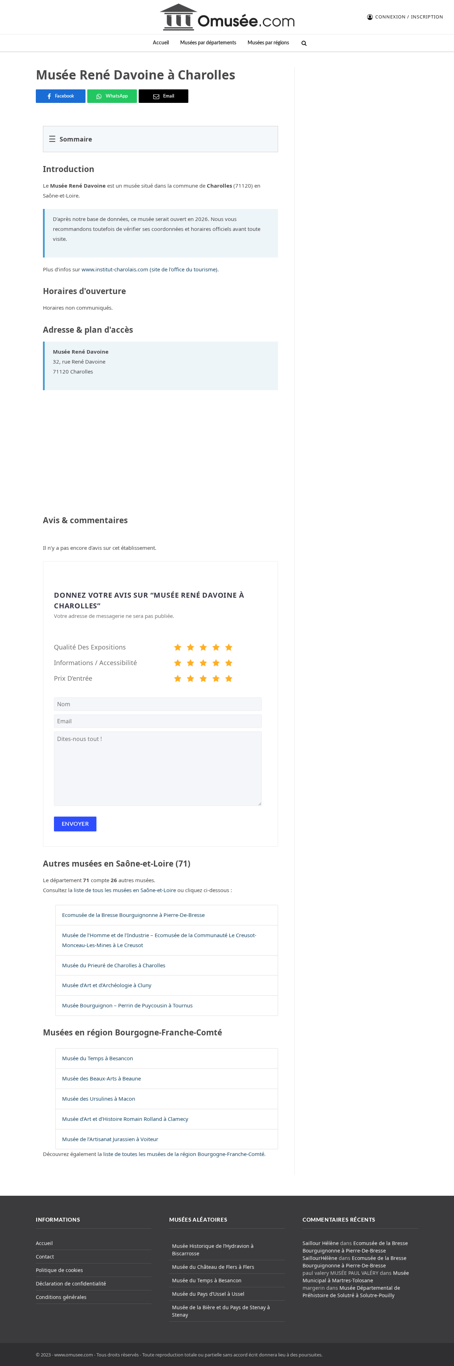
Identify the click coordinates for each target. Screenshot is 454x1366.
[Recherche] (303, 43)
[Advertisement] (360, 111)
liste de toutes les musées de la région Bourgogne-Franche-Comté (183, 1153)
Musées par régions (268, 42)
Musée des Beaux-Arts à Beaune (101, 1078)
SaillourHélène (320, 1258)
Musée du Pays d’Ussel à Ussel (208, 1293)
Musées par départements (208, 42)
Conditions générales (61, 1297)
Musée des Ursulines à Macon (98, 1098)
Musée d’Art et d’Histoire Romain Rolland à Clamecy (125, 1118)
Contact (45, 1256)
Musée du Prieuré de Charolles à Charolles (113, 965)
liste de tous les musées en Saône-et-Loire (125, 890)
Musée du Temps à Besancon (97, 1058)
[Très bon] (216, 648)
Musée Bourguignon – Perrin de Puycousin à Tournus (127, 1005)
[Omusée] (227, 17)
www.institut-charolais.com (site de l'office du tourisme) (149, 269)
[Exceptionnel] (228, 648)
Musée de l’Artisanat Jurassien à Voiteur (110, 1139)
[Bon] (203, 648)
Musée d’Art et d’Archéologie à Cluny (106, 985)
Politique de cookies (59, 1270)
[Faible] (190, 648)
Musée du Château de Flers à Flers (213, 1266)
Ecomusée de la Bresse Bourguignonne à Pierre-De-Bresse (133, 914)
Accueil (161, 42)
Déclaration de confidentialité (71, 1283)
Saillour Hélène (321, 1243)
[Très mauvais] (177, 648)
